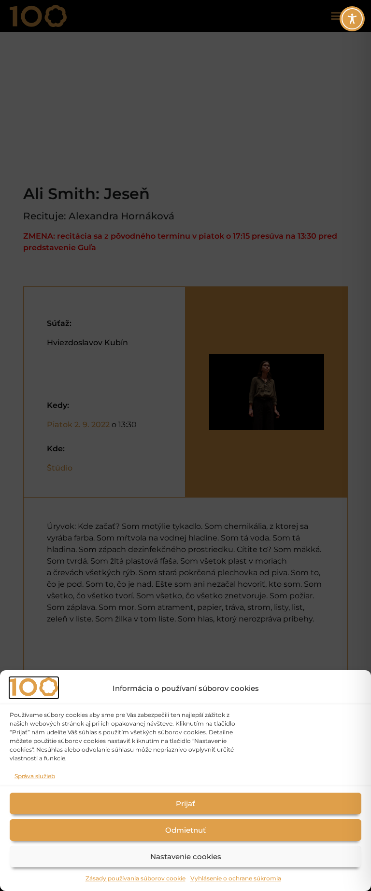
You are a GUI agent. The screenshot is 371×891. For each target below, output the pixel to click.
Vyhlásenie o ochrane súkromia (235, 878)
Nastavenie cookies (185, 856)
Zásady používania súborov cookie (136, 878)
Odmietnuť (185, 830)
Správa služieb (34, 776)
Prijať (185, 803)
